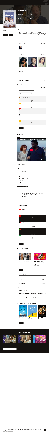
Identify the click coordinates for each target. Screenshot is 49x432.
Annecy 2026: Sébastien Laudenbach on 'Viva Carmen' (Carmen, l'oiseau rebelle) (38, 344)
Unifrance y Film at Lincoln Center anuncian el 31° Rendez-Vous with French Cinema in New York (25, 263)
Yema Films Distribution (34, 230)
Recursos (4, 30)
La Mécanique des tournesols (31, 318)
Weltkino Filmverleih (34, 218)
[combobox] (25, 93)
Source (41, 129)
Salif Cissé (21, 68)
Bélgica (23, 222)
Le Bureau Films (32, 14)
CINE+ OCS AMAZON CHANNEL (26, 97)
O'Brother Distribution (34, 224)
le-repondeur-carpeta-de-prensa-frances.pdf (27, 293)
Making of (21, 317)
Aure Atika (40, 68)
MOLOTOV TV (23, 103)
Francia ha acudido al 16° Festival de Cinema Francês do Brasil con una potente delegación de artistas (39, 263)
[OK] (45, 430)
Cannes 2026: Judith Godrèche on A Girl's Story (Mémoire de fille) (9, 344)
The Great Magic (41, 317)
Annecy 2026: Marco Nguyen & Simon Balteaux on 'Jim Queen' (24, 344)
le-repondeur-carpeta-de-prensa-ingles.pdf (27, 297)
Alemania (23, 209)
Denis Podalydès (31, 68)
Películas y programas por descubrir (10, 31)
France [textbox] (20, 93)
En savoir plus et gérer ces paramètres (8, 431)
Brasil (23, 235)
